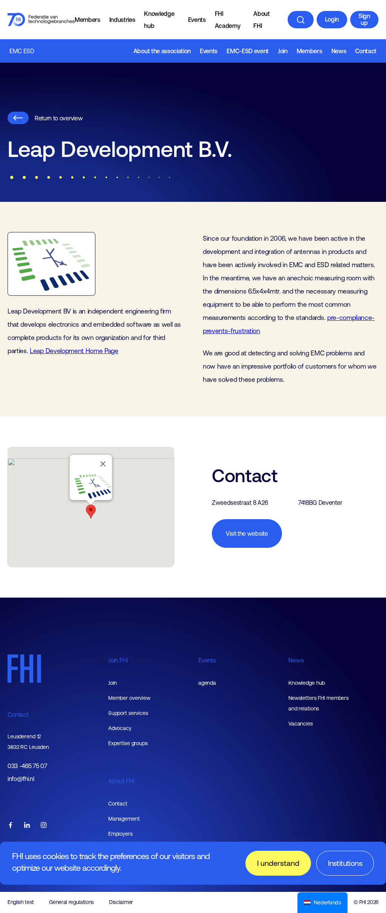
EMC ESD (21, 51)
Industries (122, 19)
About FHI (261, 19)
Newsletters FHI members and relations (318, 703)
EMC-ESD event (248, 51)
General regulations (71, 902)
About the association (162, 51)
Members (87, 19)
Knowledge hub (159, 19)
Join (283, 51)
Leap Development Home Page (74, 351)
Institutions (345, 863)
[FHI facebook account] (11, 825)
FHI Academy (227, 19)
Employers (120, 834)
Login (332, 19)
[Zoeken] (301, 19)
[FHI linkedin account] (27, 825)
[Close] (103, 464)
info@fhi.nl (21, 779)
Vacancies (300, 724)
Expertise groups (128, 743)
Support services (128, 713)
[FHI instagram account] (44, 825)
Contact (366, 51)
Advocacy (120, 728)
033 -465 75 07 (27, 766)
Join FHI (118, 660)
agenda (207, 683)
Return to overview (59, 118)
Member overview (129, 698)
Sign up (364, 19)
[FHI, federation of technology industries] (41, 19)
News (338, 51)
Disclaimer (121, 902)
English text (21, 902)
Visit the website (247, 533)
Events (197, 19)
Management (124, 819)
